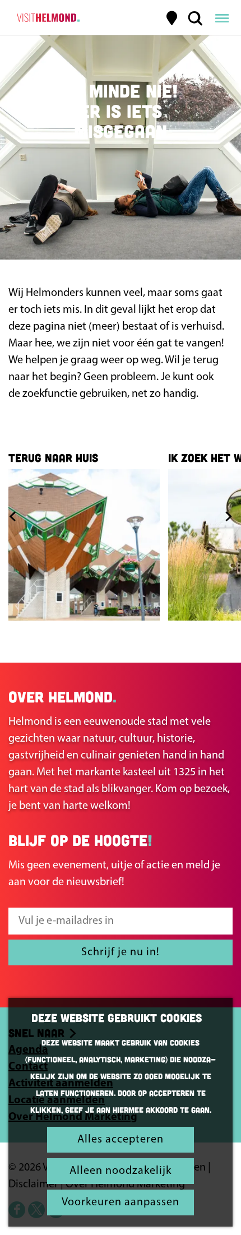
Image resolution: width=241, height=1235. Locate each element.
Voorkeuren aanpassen (120, 1202)
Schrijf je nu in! (120, 952)
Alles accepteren (120, 1139)
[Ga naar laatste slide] (12, 516)
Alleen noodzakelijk (120, 1171)
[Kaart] (172, 18)
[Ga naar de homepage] (46, 18)
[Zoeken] (195, 18)
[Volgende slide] (228, 516)
